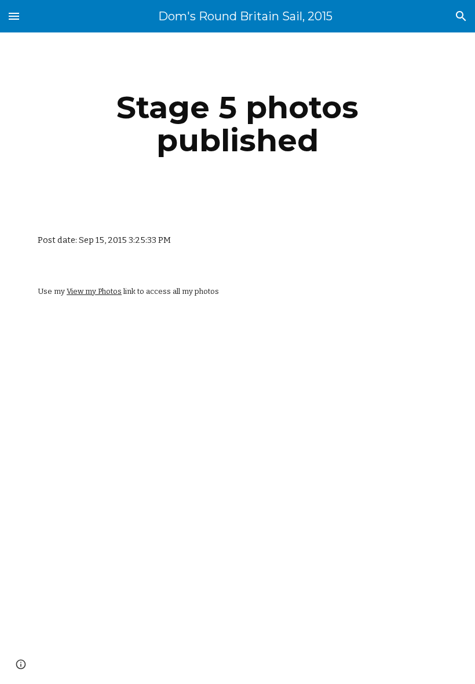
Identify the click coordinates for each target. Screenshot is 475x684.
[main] (237, 124)
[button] (14, 16)
